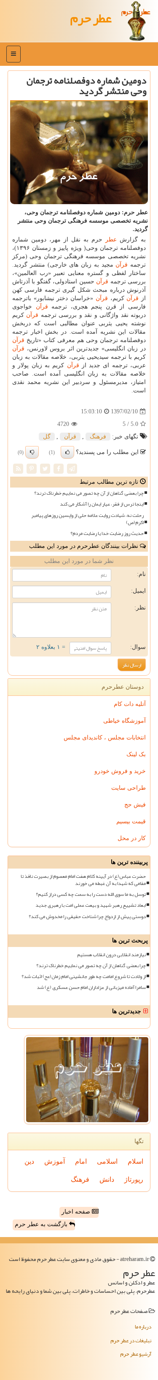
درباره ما (143, 1326)
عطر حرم (91, 18)
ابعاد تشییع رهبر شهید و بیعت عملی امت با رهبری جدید (90, 905)
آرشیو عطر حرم (135, 1354)
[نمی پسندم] (32, 452)
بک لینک (136, 754)
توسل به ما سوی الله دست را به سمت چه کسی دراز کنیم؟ (91, 894)
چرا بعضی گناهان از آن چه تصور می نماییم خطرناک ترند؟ (89, 493)
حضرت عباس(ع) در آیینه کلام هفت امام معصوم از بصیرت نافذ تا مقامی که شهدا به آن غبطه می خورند (83, 880)
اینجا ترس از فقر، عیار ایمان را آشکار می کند (102, 504)
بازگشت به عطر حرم (42, 1224)
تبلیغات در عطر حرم (130, 1340)
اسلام (135, 1161)
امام (81, 1161)
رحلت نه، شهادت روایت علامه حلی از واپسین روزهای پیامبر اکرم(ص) (87, 519)
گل (47, 436)
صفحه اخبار (77, 1212)
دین (29, 1161)
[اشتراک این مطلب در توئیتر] (45, 468)
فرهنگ (98, 436)
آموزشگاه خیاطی (124, 721)
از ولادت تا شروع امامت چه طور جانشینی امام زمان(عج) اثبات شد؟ (83, 976)
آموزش (54, 1161)
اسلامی (107, 1161)
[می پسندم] (67, 452)
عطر (111, 239)
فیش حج (135, 805)
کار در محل (132, 838)
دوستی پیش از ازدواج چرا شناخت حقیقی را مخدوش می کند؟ (87, 916)
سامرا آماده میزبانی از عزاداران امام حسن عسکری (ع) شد (91, 987)
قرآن (121, 265)
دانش (106, 1179)
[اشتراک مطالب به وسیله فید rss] (18, 468)
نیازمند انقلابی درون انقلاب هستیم (111, 955)
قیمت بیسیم (131, 821)
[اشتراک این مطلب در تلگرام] (72, 468)
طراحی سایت (128, 788)
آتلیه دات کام (130, 704)
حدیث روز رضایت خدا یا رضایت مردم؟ (107, 533)
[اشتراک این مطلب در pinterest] (31, 468)
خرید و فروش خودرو (120, 771)
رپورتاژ (133, 1179)
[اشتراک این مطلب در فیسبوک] (58, 468)
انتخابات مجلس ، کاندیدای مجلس (105, 737)
